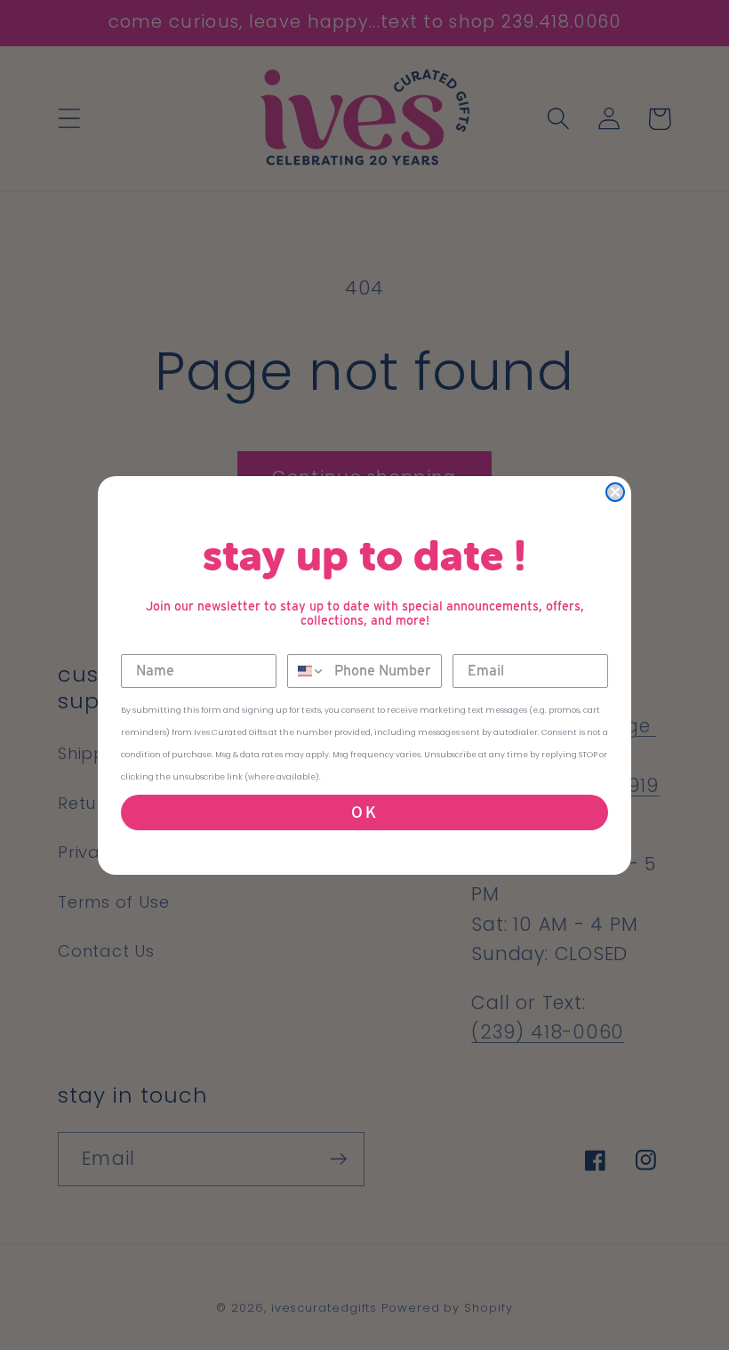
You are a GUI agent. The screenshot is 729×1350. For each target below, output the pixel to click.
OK (365, 812)
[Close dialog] (615, 492)
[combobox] (306, 671)
